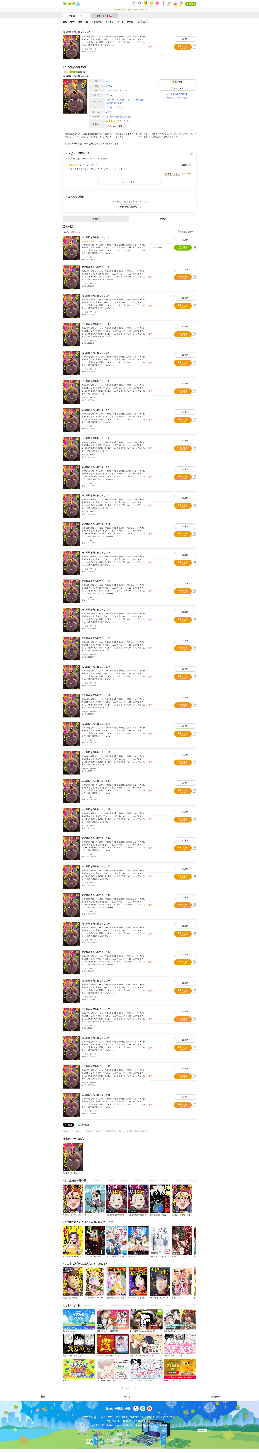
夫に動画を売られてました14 (96, 609)
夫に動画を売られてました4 (95, 324)
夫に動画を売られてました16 (96, 666)
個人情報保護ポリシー (143, 1421)
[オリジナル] (97, 22)
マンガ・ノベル (76, 15)
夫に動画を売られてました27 (96, 980)
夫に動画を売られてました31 (96, 1094)
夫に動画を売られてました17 (96, 695)
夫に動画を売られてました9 (95, 466)
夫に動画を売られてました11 (96, 523)
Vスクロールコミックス (116, 90)
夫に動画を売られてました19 (96, 752)
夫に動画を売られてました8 (95, 438)
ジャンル (141, 21)
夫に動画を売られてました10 (96, 495)
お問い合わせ (121, 1416)
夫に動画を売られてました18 (96, 723)
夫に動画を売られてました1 (95, 237)
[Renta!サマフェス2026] (77, 4)
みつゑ (109, 85)
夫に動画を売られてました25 (96, 923)
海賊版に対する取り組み (146, 1425)
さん (91, 165)
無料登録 (192, 4)
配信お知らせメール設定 (177, 97)
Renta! (65, 1131)
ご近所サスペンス (114, 102)
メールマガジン (169, 1416)
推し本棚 (178, 81)
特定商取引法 (97, 1425)
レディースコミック (115, 99)
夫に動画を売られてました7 (95, 409)
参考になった (173, 173)
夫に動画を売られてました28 (96, 1009)
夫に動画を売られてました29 (96, 1037)
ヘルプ (102, 1416)
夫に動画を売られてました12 (96, 552)
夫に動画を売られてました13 (96, 580)
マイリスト (178, 88)
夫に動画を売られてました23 (96, 866)
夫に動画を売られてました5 (95, 352)
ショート (106, 15)
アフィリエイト (113, 1421)
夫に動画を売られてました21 (96, 809)
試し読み (185, 39)
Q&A (110, 1416)
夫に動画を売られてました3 (95, 295)
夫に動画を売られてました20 (96, 780)
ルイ (108, 81)
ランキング (129, 1396)
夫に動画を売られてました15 (96, 638)
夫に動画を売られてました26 (96, 951)
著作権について (113, 1425)
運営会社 (163, 1425)
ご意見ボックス (153, 1416)
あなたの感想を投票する (128, 206)
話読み (109, 107)
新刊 (43, 1396)
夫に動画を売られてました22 (96, 837)
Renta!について (89, 1416)
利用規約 (126, 1421)
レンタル (118, 107)
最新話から (75, 231)
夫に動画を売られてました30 (96, 1066)
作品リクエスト (137, 1416)
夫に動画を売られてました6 (95, 381)
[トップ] (69, 3)
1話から (66, 231)
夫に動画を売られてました (118, 116)
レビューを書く (116, 126)
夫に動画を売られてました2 (95, 266)
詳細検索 (216, 1396)
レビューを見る (128, 182)
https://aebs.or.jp (100, 1444)
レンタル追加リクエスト (177, 93)
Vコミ (108, 111)
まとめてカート (188, 231)
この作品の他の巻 (75, 67)
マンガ (109, 94)
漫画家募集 (127, 1425)
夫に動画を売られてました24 (96, 894)
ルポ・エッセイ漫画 (135, 99)
